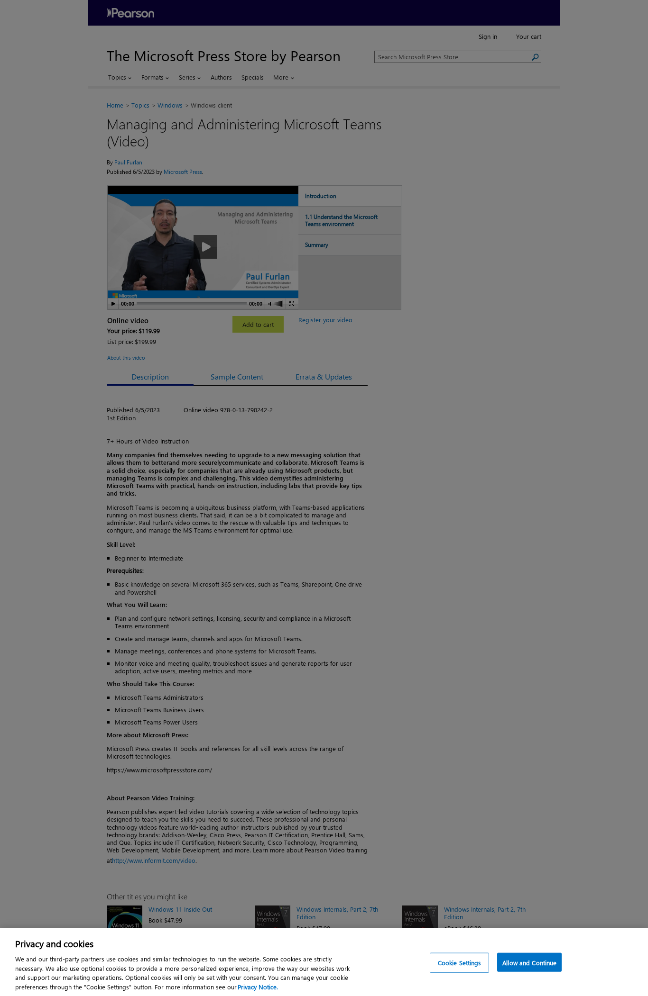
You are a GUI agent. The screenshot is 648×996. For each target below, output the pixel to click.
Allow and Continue (529, 963)
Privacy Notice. (258, 986)
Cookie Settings (459, 963)
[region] (324, 962)
